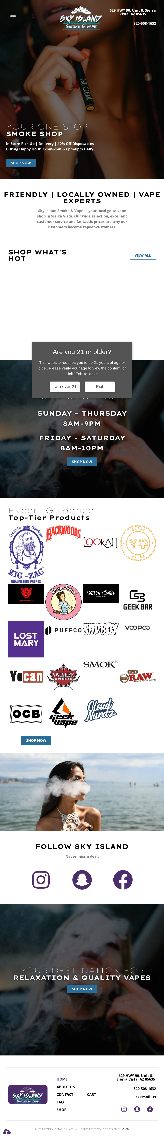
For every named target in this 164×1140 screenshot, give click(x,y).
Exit (99, 386)
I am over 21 (65, 386)
